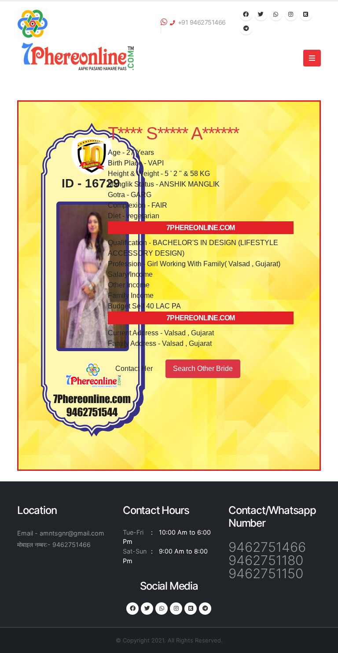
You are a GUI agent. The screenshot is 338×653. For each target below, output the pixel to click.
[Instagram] (291, 14)
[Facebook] (246, 14)
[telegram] (246, 28)
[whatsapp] (276, 14)
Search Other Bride (203, 368)
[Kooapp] (306, 14)
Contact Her (134, 368)
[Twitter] (261, 14)
